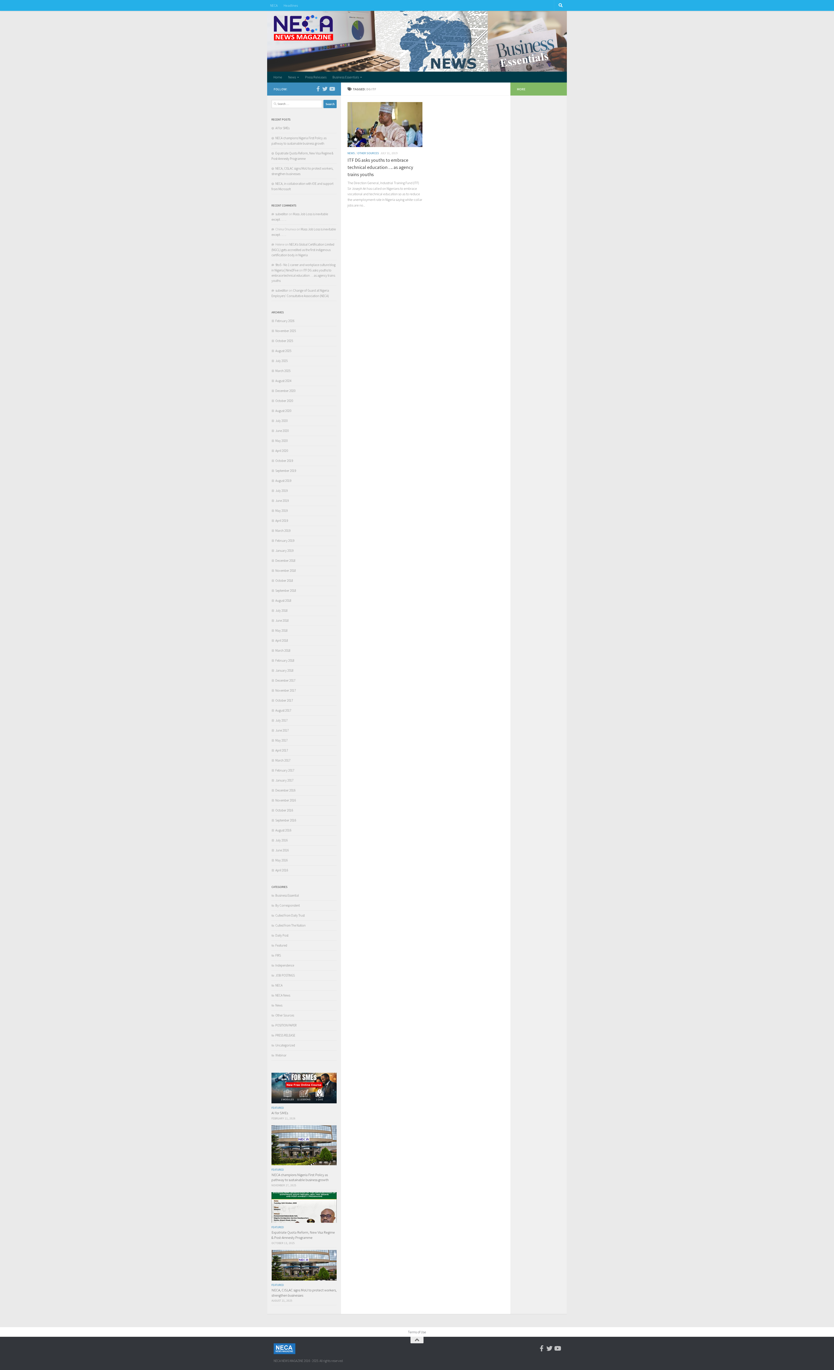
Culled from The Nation (290, 925)
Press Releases (315, 77)
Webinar (280, 1055)
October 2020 (284, 401)
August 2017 (283, 710)
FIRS (278, 955)
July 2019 (281, 491)
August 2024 (283, 381)
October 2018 (284, 580)
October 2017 (284, 700)
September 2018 (285, 590)
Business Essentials (346, 77)
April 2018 (281, 640)
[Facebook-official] (318, 88)
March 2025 (282, 371)
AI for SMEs (282, 128)
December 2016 (285, 790)
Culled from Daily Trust (290, 915)
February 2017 (284, 770)
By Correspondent (287, 905)
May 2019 (281, 511)
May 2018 (281, 630)
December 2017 (285, 680)
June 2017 (282, 730)
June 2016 (282, 850)
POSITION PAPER (286, 1025)
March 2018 (282, 650)
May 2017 (281, 740)
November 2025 (285, 331)
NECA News (282, 995)
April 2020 (281, 451)
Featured (281, 945)
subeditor (281, 214)
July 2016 (281, 840)
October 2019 (284, 461)
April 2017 (281, 750)
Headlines (291, 5)
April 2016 (281, 870)
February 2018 (284, 660)
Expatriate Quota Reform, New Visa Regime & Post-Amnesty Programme (303, 1235)
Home (277, 77)
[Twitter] (325, 88)
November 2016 (285, 800)
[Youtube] (331, 88)
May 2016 (281, 860)
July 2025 (281, 361)
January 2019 (284, 551)
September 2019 (285, 471)
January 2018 (284, 670)
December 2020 (285, 391)
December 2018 (285, 561)
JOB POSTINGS (285, 975)
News (292, 77)
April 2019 (281, 521)
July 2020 (281, 421)
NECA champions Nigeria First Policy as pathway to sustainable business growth (300, 1177)
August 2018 (283, 600)
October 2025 (284, 341)
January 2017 (284, 780)
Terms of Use (417, 1332)
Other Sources (368, 153)
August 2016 (283, 830)
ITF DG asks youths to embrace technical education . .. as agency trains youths (380, 167)
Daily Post (281, 935)
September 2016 (285, 820)
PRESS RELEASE (285, 1035)
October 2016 (284, 810)
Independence (284, 965)
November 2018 (285, 570)
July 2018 (281, 610)
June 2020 (282, 431)
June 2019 (282, 501)
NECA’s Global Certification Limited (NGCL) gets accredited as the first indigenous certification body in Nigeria (302, 249)
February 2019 (284, 541)
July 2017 (281, 720)
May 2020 (281, 441)
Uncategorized (285, 1045)
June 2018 (282, 620)
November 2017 (285, 690)
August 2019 (283, 481)
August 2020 (283, 411)
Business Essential (287, 895)
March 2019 (282, 531)
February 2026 (284, 321)
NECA (274, 5)
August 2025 (283, 351)
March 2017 (282, 760)
